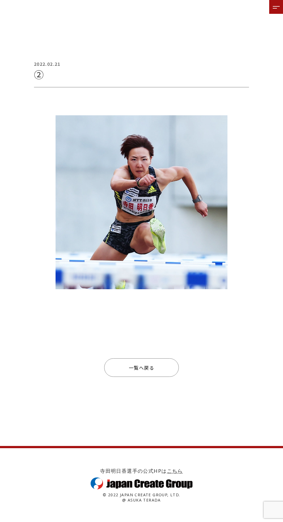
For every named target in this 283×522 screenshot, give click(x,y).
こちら (175, 471)
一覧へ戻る (141, 367)
